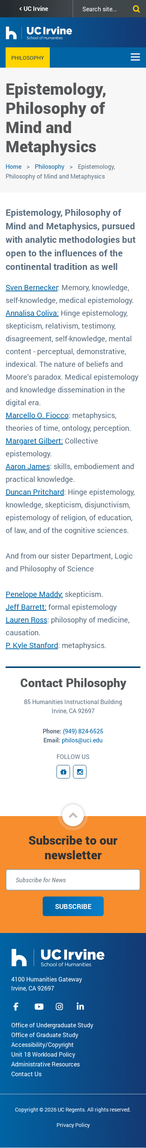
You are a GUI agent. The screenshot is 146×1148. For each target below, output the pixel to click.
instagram (60, 1006)
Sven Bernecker (32, 287)
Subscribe (73, 906)
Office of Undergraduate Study (52, 1025)
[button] (73, 815)
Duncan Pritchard (35, 492)
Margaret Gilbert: (34, 440)
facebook (17, 1006)
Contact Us (26, 1074)
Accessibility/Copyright (42, 1044)
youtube (39, 1006)
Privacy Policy (73, 1124)
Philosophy (27, 57)
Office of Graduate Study (44, 1035)
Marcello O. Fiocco (37, 415)
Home (13, 166)
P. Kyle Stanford (32, 645)
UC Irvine (36, 8)
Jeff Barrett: (26, 607)
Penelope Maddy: (34, 594)
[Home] (58, 957)
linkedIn (81, 1006)
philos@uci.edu (82, 740)
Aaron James (28, 466)
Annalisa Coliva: (32, 313)
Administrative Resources (45, 1064)
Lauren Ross (26, 619)
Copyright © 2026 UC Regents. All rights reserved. (73, 1109)
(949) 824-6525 (83, 731)
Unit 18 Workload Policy (43, 1054)
